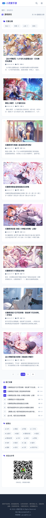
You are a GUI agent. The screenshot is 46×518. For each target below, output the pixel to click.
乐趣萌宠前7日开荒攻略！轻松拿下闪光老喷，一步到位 (21, 387)
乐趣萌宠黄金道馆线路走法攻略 (17, 403)
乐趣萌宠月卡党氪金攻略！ (16, 399)
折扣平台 (34, 447)
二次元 (34, 429)
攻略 (16, 26)
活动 (7, 26)
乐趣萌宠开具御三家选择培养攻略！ (19, 391)
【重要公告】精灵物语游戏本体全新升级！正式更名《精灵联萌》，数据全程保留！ (22, 411)
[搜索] (36, 3)
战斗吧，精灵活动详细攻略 (16, 415)
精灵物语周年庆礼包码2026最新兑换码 (20, 407)
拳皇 (24, 429)
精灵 (16, 443)
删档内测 (27, 433)
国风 (37, 433)
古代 (7, 429)
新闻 (34, 26)
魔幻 (17, 433)
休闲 (27, 438)
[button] (42, 3)
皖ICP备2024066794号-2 (23, 512)
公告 (25, 26)
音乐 (16, 447)
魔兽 (7, 447)
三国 (24, 443)
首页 (3, 10)
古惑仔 (8, 433)
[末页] (33, 374)
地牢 (7, 443)
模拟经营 (9, 438)
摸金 (16, 429)
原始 (35, 438)
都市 (33, 443)
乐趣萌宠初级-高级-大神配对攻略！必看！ (21, 395)
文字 (24, 447)
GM (19, 438)
